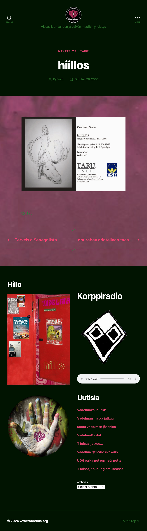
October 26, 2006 (87, 79)
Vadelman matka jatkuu (95, 418)
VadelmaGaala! (89, 435)
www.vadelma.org (34, 521)
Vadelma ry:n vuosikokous (97, 452)
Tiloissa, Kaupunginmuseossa (100, 469)
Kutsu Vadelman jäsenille (96, 427)
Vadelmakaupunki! (91, 410)
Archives (82, 482)
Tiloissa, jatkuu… (90, 444)
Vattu (60, 79)
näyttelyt (67, 51)
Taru (29, 213)
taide (84, 51)
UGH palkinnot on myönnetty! (99, 460)
